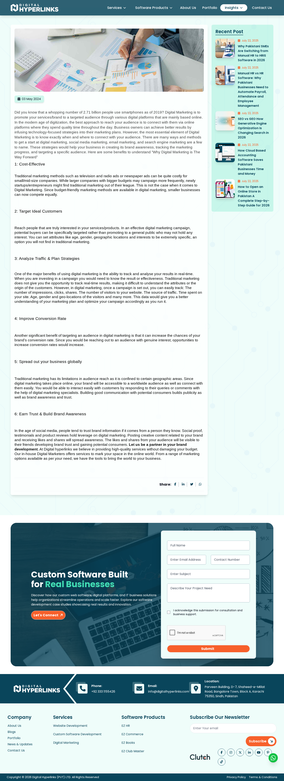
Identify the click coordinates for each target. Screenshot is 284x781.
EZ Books (128, 742)
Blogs (12, 732)
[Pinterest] (268, 752)
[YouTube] (259, 752)
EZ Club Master (133, 751)
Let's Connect (46, 615)
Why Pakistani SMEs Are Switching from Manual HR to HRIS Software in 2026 (253, 53)
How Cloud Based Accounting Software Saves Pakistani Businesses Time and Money (252, 162)
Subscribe (257, 741)
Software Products (151, 7)
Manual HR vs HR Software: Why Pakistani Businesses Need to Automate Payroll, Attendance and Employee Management (253, 89)
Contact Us (262, 7)
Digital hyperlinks (58, 449)
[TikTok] (221, 762)
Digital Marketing (66, 742)
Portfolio (209, 7)
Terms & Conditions (263, 777)
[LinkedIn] (249, 752)
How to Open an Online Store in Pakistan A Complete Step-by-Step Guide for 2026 (254, 196)
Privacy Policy (236, 777)
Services (114, 7)
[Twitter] (240, 752)
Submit (207, 648)
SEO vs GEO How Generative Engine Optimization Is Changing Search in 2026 (253, 128)
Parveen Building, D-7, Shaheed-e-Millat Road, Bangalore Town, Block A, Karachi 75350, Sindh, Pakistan (235, 691)
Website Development (70, 725)
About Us (188, 7)
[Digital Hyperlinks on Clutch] (200, 757)
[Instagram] (231, 752)
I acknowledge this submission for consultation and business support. (207, 612)
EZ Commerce (132, 734)
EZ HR (126, 725)
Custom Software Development (77, 734)
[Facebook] (221, 752)
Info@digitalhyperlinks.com (168, 691)
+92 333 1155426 (103, 691)
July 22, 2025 (250, 40)
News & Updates (20, 744)
